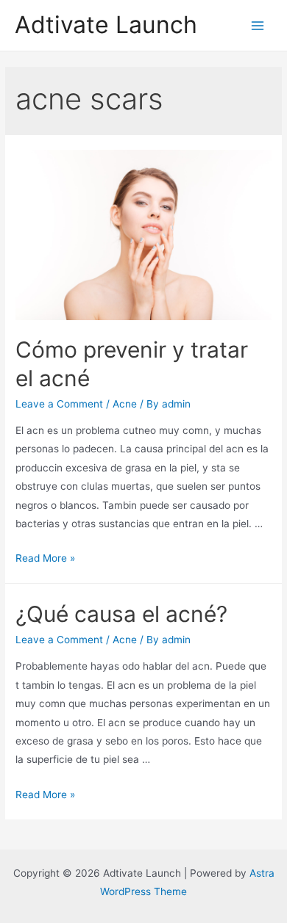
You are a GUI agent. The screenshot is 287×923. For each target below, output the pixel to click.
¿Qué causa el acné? (121, 614)
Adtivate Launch (106, 24)
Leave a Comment (59, 404)
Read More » (45, 558)
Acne (125, 404)
